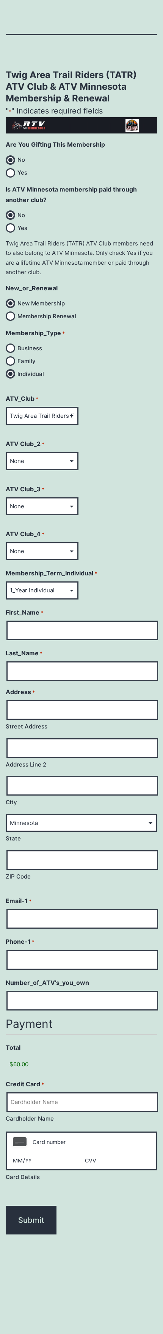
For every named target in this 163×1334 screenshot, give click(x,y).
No (21, 159)
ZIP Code (18, 876)
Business (29, 348)
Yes (22, 172)
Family (26, 361)
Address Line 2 (26, 764)
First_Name (24, 612)
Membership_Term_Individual (51, 573)
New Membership (41, 303)
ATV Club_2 (25, 444)
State (13, 838)
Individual (30, 373)
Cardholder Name (30, 1118)
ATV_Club (22, 398)
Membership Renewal (46, 316)
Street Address (26, 726)
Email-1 (18, 901)
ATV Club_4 (25, 534)
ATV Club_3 (25, 489)
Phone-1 (20, 941)
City (11, 802)
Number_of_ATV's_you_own (47, 982)
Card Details (23, 1177)
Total (13, 1047)
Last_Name (24, 653)
